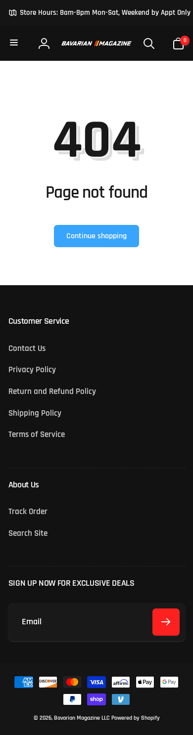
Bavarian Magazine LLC (81, 718)
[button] (15, 43)
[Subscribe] (166, 622)
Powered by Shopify (135, 718)
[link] (99, 13)
